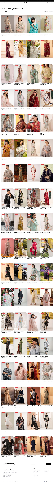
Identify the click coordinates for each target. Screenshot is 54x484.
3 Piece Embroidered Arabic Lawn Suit (46, 207)
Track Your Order (35, 475)
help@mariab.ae (7, 476)
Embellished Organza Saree (31, 83)
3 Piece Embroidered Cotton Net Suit (20, 282)
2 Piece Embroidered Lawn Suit (32, 455)
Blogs (34, 476)
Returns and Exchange (36, 470)
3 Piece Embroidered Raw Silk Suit (45, 34)
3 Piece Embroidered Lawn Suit (6, 83)
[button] (2, 2)
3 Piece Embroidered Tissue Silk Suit (7, 405)
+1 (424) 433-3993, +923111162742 (9, 474)
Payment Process (36, 472)
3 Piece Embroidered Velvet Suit (6, 34)
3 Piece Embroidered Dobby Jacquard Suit (46, 133)
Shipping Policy (46, 472)
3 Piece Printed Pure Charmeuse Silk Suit (33, 406)
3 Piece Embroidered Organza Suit (45, 158)
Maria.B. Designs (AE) (9, 481)
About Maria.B (46, 470)
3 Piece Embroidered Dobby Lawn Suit (33, 34)
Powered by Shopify (15, 481)
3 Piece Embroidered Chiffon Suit (19, 34)
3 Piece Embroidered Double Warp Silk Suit (46, 406)
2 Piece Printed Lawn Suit (44, 356)
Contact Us (46, 471)
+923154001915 (9, 475)
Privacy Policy (35, 471)
